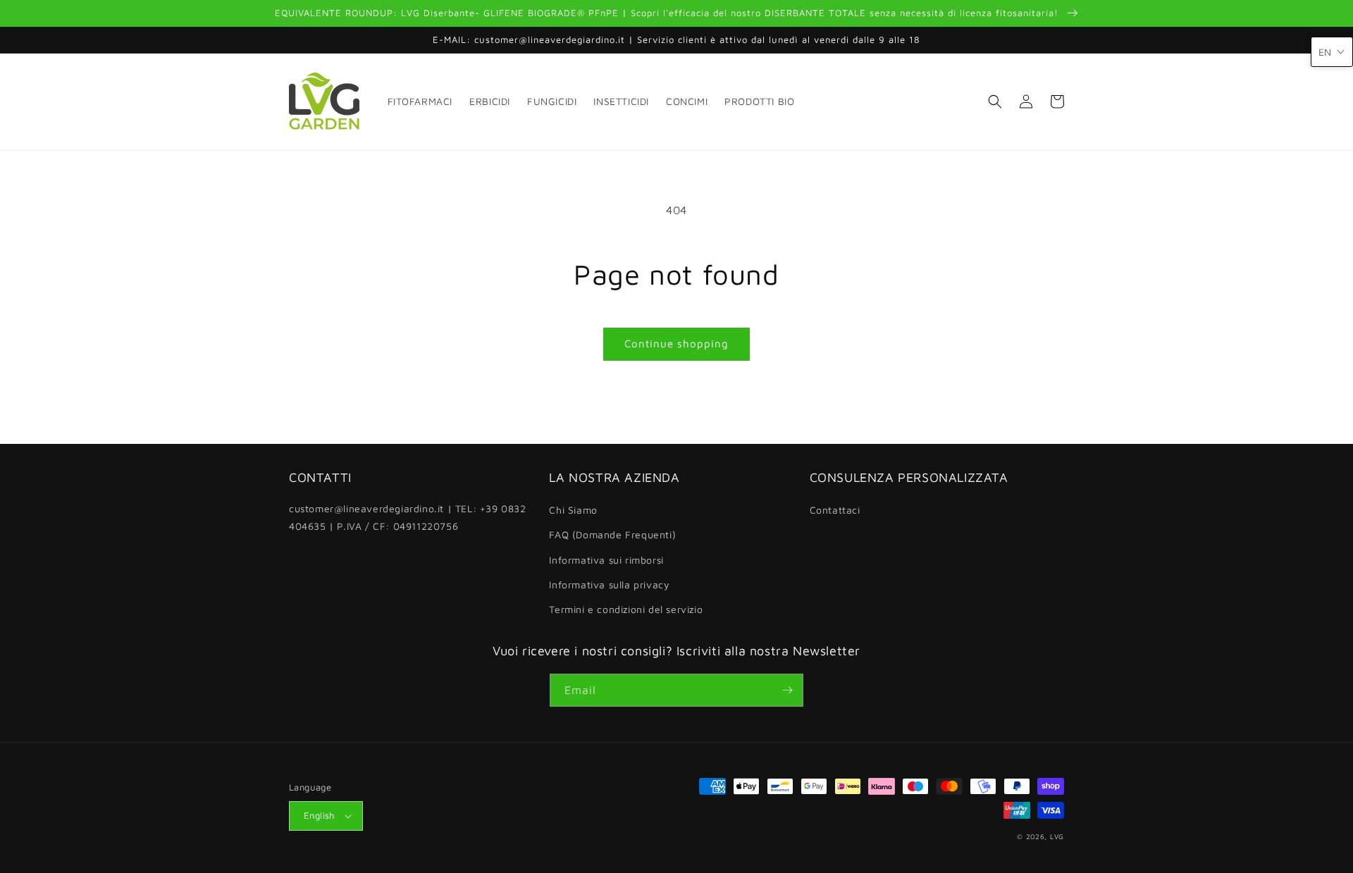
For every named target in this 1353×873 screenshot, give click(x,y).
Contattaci (835, 510)
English (319, 815)
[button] (995, 101)
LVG (1057, 836)
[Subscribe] (787, 690)
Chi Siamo (573, 510)
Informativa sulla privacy (609, 584)
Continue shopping (676, 343)
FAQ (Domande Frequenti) (612, 534)
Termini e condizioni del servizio (626, 609)
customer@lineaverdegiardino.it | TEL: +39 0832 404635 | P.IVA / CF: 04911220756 (407, 517)
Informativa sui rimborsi (606, 560)
